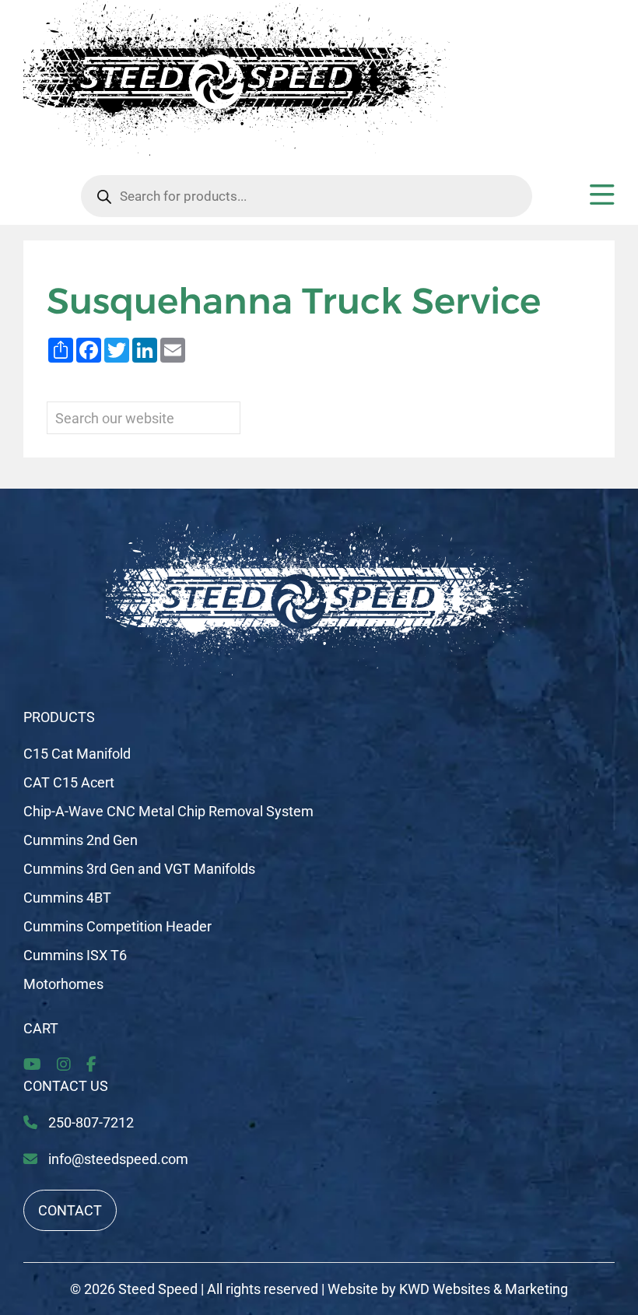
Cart (40, 1028)
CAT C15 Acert (68, 782)
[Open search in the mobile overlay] (306, 196)
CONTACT (70, 1210)
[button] (602, 200)
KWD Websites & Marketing (483, 1289)
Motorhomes (63, 984)
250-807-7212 (89, 1122)
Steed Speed (158, 1289)
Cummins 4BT (67, 897)
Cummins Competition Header (117, 926)
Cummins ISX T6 (75, 955)
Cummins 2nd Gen (80, 840)
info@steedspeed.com (118, 1159)
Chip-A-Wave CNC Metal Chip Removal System (168, 811)
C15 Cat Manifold (77, 753)
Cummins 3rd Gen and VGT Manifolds (139, 869)
